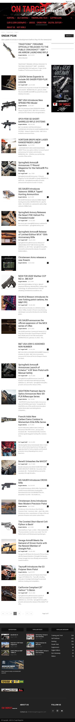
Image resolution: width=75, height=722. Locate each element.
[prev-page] (3, 613)
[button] (71, 18)
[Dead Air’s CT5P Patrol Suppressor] (5, 644)
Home (3, 32)
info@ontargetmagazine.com (37, 712)
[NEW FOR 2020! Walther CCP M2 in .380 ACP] (8, 282)
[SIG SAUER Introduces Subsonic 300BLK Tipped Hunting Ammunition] (8, 194)
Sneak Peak (41, 22)
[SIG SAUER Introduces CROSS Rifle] (8, 486)
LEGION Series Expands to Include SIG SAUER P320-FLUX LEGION (32, 79)
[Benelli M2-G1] (5, 636)
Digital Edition (54, 22)
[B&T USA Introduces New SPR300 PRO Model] (8, 106)
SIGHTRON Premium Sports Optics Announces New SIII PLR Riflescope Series (31, 394)
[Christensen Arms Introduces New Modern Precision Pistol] (8, 507)
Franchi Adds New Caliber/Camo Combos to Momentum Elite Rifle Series (32, 419)
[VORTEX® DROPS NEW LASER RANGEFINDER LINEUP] (8, 145)
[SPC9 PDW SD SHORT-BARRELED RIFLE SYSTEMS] (8, 125)
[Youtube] (61, 711)
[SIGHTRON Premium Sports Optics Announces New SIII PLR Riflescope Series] (8, 397)
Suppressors (56, 18)
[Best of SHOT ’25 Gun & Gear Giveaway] (30, 652)
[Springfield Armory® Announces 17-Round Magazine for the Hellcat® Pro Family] (8, 168)
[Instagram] (57, 710)
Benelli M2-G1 (14, 635)
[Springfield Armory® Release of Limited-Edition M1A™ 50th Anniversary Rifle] (8, 237)
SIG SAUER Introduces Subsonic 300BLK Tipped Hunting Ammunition (30, 192)
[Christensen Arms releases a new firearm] (8, 263)
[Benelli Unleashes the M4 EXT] (8, 467)
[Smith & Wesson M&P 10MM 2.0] (5, 652)
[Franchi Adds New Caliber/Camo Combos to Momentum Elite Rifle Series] (8, 422)
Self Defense (22, 18)
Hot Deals (21, 27)
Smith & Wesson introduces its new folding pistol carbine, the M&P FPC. (33, 300)
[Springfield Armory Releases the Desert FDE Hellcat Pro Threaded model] (8, 218)
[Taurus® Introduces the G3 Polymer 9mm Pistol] (8, 572)
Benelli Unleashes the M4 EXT (32, 461)
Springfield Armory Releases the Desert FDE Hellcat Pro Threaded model (32, 215)
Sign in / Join (69, 1)
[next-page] (31, 613)
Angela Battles (22, 55)
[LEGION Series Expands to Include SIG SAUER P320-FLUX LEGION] (8, 82)
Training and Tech (39, 18)
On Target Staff (22, 85)
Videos (32, 22)
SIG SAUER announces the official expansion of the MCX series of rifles (32, 323)
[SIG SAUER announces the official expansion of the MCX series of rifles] (8, 326)
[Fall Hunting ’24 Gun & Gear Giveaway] (30, 636)
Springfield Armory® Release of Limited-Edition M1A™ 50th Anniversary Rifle (32, 235)
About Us (11, 27)
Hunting (10, 18)
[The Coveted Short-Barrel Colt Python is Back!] (8, 527)
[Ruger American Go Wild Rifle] (30, 644)
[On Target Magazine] (37, 9)
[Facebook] (52, 711)
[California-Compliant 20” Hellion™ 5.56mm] (8, 593)
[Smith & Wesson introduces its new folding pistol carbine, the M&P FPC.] (8, 303)
